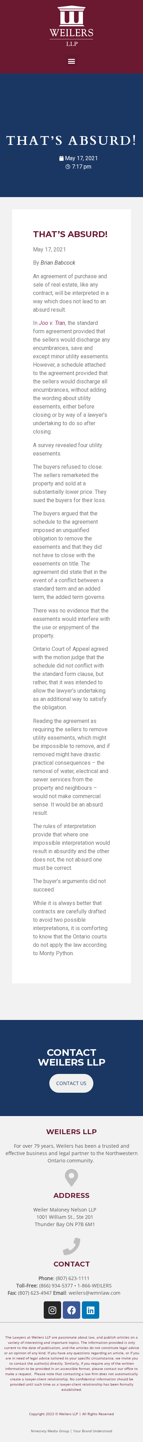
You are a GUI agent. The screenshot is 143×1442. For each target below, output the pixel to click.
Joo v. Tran (52, 323)
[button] (71, 61)
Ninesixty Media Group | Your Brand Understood (71, 1430)
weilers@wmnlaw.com (94, 1292)
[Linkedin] (90, 1310)
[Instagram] (52, 1310)
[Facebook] (71, 1310)
